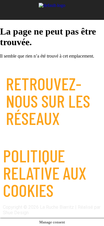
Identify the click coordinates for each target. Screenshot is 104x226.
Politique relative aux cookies (44, 172)
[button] (52, 13)
